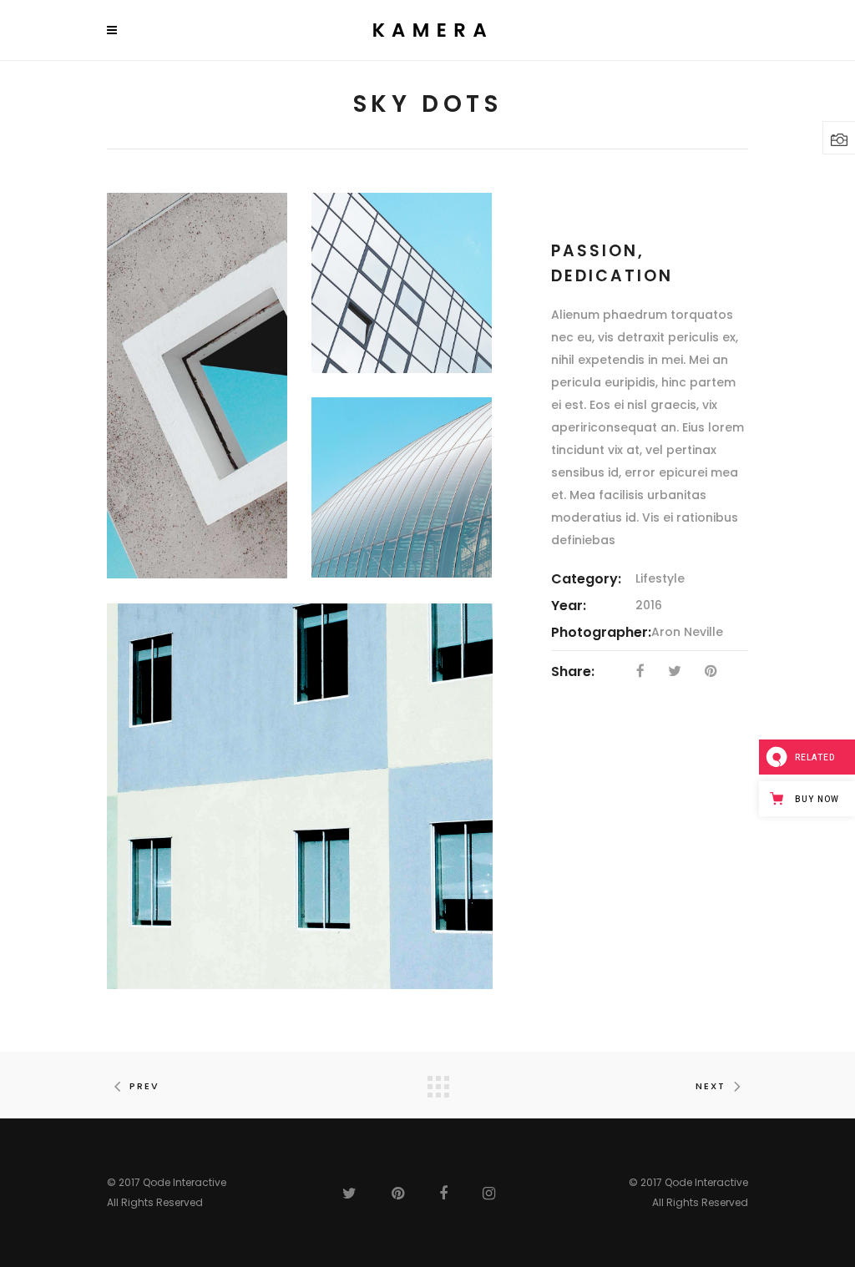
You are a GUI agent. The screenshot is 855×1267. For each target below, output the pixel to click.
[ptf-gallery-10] (300, 796)
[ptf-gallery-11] (197, 385)
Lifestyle (660, 578)
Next (711, 1086)
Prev (144, 1086)
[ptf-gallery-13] (401, 487)
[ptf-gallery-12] (401, 283)
